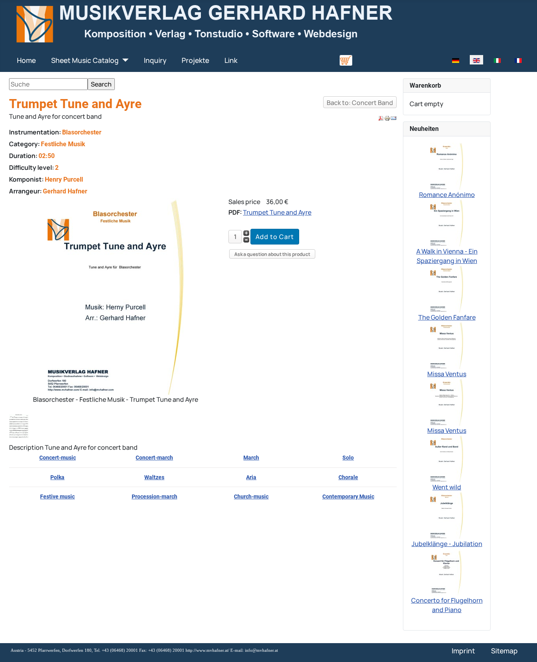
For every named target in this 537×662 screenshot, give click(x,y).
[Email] (393, 118)
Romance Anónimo (447, 194)
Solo (348, 457)
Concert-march (154, 457)
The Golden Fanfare (447, 317)
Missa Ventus (446, 374)
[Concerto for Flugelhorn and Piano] (446, 571)
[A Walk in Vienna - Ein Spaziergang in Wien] (446, 222)
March (251, 457)
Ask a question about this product (272, 254)
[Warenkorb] (346, 59)
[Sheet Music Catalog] (124, 60)
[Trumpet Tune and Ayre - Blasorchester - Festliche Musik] (116, 295)
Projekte (195, 60)
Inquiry (155, 60)
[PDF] (381, 118)
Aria (251, 477)
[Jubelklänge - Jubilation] (446, 514)
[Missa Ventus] (446, 344)
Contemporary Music (348, 496)
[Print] (387, 118)
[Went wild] (446, 458)
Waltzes (154, 477)
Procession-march (154, 496)
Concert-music (57, 457)
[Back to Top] (523, 647)
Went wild (446, 487)
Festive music (57, 496)
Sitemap (504, 650)
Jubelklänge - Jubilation (447, 543)
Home (26, 60)
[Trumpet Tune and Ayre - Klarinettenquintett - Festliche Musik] (20, 425)
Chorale (348, 477)
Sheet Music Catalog (85, 60)
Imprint (463, 650)
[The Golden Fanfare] (446, 288)
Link (230, 60)
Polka (57, 477)
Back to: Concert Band (360, 102)
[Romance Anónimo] (446, 165)
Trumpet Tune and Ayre (277, 212)
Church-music (251, 496)
